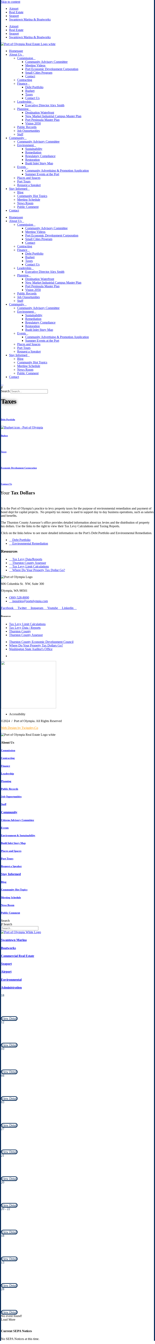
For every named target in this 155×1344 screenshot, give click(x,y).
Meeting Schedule (28, 199)
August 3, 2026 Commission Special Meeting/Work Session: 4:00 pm (47, 1117)
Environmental (11, 979)
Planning (22, 109)
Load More (8, 1319)
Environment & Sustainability (18, 835)
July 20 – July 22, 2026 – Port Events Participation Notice (40, 1224)
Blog (20, 192)
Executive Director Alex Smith (44, 105)
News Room (25, 203)
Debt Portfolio (34, 87)
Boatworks (8, 948)
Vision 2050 (33, 123)
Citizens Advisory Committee (17, 820)
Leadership (24, 101)
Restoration (32, 159)
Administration (11, 987)
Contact (30, 76)
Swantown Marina (14, 940)
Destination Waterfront (39, 112)
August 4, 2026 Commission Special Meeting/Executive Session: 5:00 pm (50, 1090)
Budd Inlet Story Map (39, 163)
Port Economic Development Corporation (51, 69)
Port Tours (23, 181)
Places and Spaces (28, 178)
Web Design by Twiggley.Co (19, 728)
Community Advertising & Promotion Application (57, 170)
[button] (77, 387)
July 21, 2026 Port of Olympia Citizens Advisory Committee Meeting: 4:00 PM (54, 1171)
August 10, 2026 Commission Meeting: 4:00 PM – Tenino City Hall (46, 1064)
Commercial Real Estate (17, 956)
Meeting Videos (35, 65)
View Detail (9, 1018)
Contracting (24, 80)
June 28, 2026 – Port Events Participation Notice (34, 1304)
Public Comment (28, 207)
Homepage (16, 51)
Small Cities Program (38, 72)
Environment (25, 145)
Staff (20, 134)
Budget (30, 90)
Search (5, 391)
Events (21, 167)
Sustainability (33, 148)
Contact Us (32, 98)
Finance (22, 83)
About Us (15, 54)
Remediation (33, 152)
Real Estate (16, 12)
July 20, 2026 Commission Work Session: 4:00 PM (35, 1197)
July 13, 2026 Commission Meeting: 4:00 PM (31, 1277)
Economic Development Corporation (19, 468)
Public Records (27, 127)
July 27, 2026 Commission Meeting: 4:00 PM (31, 1144)
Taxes (29, 94)
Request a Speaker (29, 185)
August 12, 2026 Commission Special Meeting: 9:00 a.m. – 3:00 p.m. (47, 1037)
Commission (25, 58)
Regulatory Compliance (40, 156)
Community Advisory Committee (46, 61)
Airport (13, 8)
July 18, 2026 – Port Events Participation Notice (33, 1251)
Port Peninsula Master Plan (42, 119)
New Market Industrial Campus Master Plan (53, 116)
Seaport (14, 16)
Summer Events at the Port (42, 174)
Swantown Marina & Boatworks (30, 19)
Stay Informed (18, 188)
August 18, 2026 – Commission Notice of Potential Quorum (41, 1010)
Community (16, 138)
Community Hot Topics (32, 196)
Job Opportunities (28, 130)
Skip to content (10, 1)
